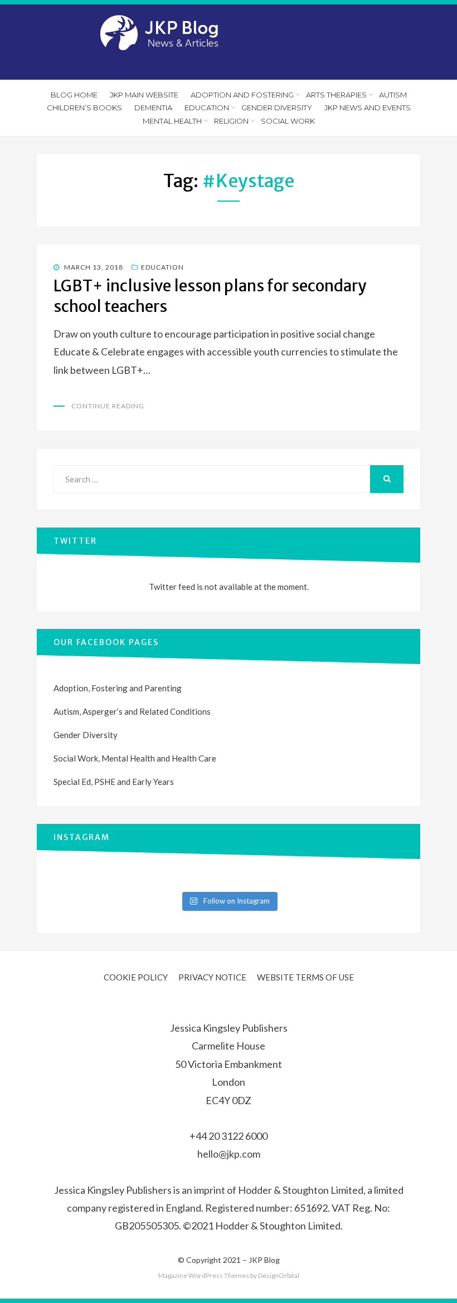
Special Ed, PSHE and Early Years (114, 782)
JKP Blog (264, 1260)
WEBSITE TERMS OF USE (305, 977)
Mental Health (172, 120)
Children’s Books (84, 107)
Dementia (153, 107)
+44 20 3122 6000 (228, 1136)
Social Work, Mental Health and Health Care (135, 758)
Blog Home (74, 94)
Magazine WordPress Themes (203, 1275)
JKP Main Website (144, 94)
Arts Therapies (336, 94)
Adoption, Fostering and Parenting (118, 688)
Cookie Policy (136, 977)
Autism (393, 94)
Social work (288, 120)
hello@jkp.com (228, 1154)
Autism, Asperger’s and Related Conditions (132, 711)
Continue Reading (107, 406)
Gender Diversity (276, 107)
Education (206, 107)
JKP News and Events (367, 107)
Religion (231, 120)
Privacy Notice (212, 977)
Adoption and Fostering (242, 94)
